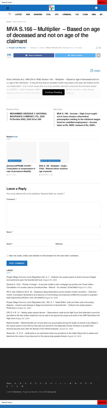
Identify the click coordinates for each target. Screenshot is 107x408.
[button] (105, 2)
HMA (94, 14)
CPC (57, 14)
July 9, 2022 (12, 175)
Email (10, 244)
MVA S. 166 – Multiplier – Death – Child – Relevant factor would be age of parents (53, 168)
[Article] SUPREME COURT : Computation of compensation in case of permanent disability (21, 168)
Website (59, 244)
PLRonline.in (16, 392)
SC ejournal (52, 392)
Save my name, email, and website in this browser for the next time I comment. (44, 255)
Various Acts (15, 161)
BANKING (38, 14)
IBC (101, 14)
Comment (12, 199)
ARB (28, 14)
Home (9, 21)
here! (67, 406)
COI (77, 14)
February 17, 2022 (37, 47)
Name (10, 232)
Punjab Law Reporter (17, 47)
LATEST (18, 14)
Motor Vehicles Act (19, 21)
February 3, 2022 (46, 175)
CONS (85, 14)
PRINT (97, 70)
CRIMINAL (67, 14)
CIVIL (48, 14)
